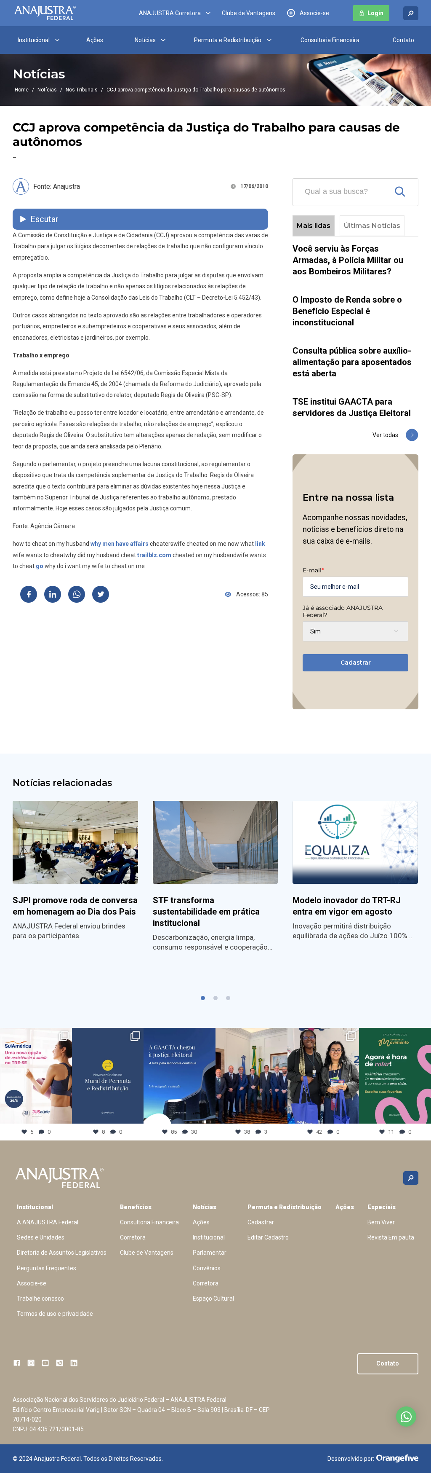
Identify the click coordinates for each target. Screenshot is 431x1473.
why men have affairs (119, 543)
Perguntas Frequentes (46, 1268)
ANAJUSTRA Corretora (170, 13)
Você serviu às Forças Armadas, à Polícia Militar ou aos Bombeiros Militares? (348, 260)
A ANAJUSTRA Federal (47, 1222)
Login (375, 13)
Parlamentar (209, 1252)
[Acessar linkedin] (74, 1363)
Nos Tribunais (82, 90)
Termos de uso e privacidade (55, 1313)
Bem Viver (381, 1222)
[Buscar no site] (410, 13)
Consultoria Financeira (330, 40)
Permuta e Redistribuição (227, 40)
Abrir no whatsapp (406, 1416)
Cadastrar (356, 662)
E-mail (313, 570)
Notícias (145, 40)
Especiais (381, 1207)
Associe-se (314, 13)
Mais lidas (313, 226)
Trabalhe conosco (40, 1298)
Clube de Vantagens (248, 13)
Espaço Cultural (213, 1298)
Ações (94, 40)
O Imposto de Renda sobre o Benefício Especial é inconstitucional (347, 311)
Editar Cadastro (268, 1237)
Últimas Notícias (372, 226)
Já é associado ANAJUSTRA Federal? (343, 611)
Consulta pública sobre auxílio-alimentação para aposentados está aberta (352, 362)
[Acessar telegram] (60, 1363)
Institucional (34, 40)
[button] (203, 998)
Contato (403, 40)
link (260, 543)
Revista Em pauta (390, 1237)
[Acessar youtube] (45, 1363)
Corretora (133, 1237)
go (39, 566)
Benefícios (136, 1207)
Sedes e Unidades (40, 1237)
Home (22, 90)
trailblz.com (154, 555)
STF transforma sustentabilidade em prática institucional (206, 911)
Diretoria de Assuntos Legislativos (61, 1252)
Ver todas (385, 435)
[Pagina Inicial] (45, 13)
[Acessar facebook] (17, 1363)
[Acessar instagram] (31, 1363)
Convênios (207, 1268)
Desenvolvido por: (350, 1458)
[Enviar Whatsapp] (76, 594)
